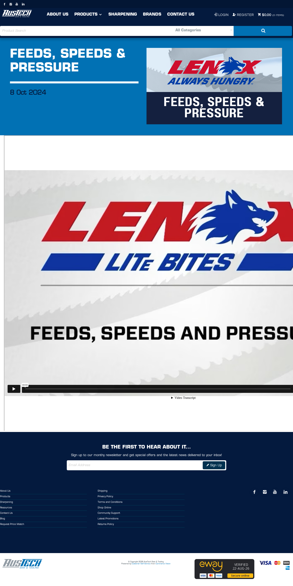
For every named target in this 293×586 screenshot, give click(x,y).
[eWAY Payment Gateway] (224, 578)
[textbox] (73, 31)
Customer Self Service (141, 564)
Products (85, 15)
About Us (57, 15)
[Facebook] (4, 4)
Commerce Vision (163, 564)
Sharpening (122, 15)
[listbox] (190, 31)
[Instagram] (10, 4)
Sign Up (216, 465)
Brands (152, 15)
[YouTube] (17, 4)
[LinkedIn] (23, 4)
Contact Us (180, 15)
